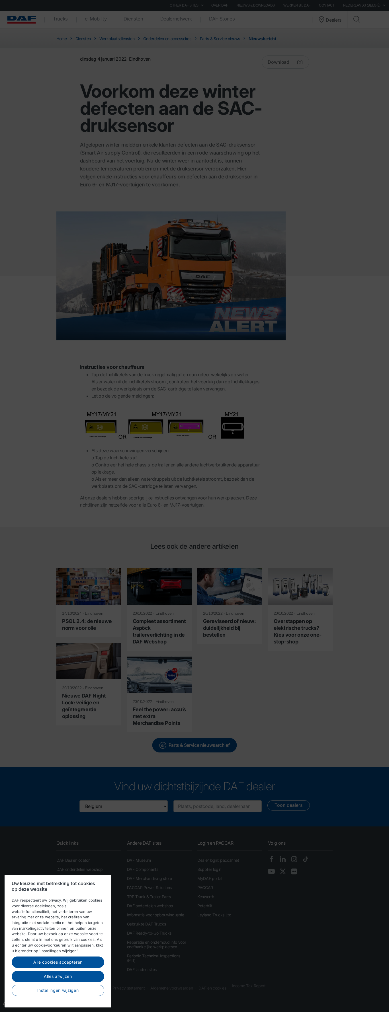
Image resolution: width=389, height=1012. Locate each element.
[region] (58, 941)
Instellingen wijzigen (58, 990)
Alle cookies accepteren (58, 962)
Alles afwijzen (58, 976)
